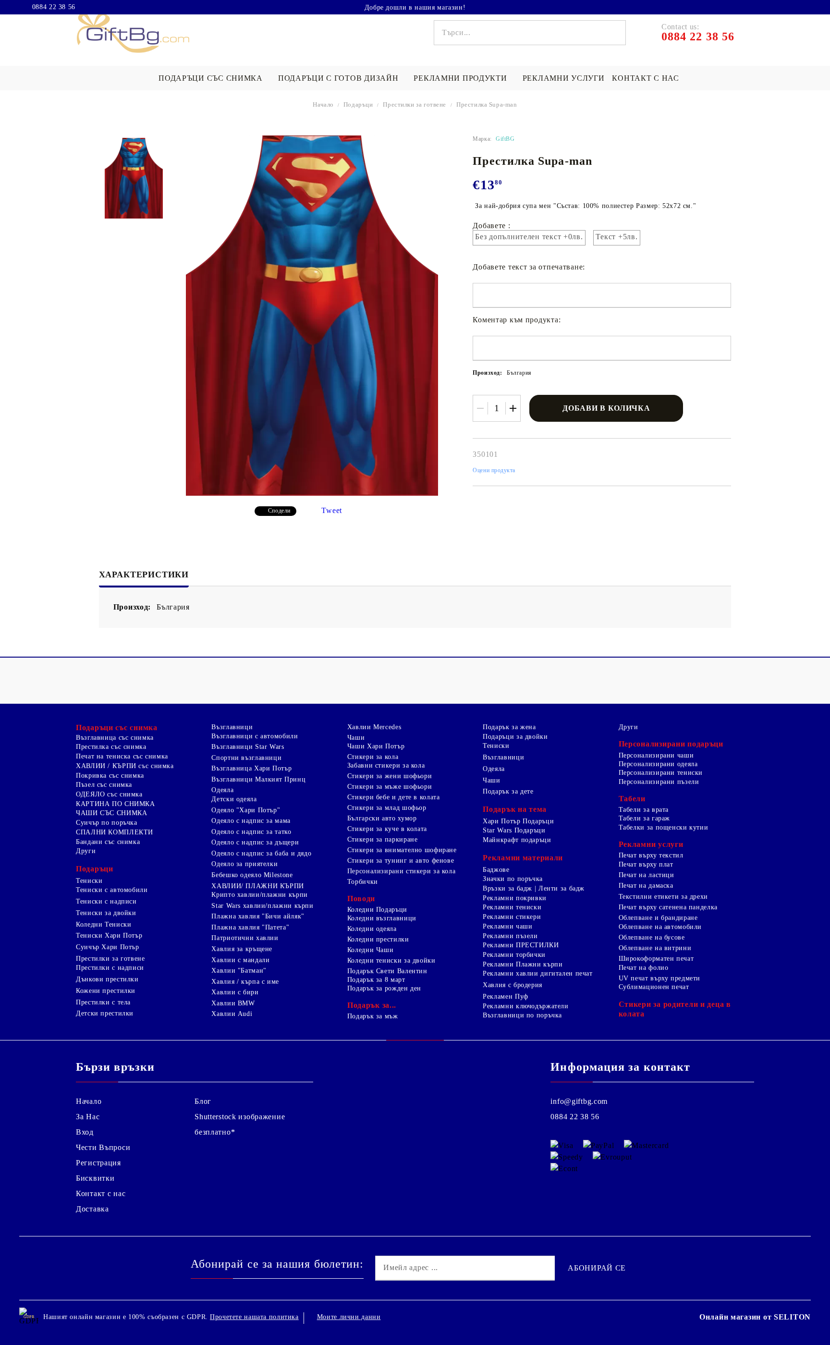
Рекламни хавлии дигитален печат (538, 973)
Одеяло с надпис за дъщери (255, 842)
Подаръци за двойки (515, 736)
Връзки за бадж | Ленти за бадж (534, 888)
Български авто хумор (382, 818)
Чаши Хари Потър (375, 746)
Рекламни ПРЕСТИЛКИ (521, 945)
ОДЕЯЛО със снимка (109, 794)
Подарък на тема (515, 809)
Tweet (331, 510)
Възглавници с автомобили (254, 736)
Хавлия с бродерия (512, 985)
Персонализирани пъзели (659, 781)
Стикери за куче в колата (387, 828)
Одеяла (222, 790)
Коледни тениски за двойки (391, 960)
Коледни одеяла (372, 928)
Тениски (89, 880)
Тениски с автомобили (112, 889)
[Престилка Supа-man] (133, 178)
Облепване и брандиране (658, 917)
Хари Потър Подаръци (518, 821)
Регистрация (98, 1163)
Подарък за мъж (372, 1016)
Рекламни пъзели (510, 936)
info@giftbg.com (579, 1101)
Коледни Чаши (370, 950)
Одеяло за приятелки (244, 864)
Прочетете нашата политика (254, 1317)
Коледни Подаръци (377, 909)
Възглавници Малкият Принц (258, 779)
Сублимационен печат (654, 986)
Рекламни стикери (512, 916)
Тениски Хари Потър (109, 935)
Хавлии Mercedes (374, 727)
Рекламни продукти (460, 78)
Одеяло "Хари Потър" (245, 810)
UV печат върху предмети (660, 978)
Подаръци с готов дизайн (338, 78)
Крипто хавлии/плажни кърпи (259, 894)
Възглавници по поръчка (522, 1015)
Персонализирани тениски (661, 772)
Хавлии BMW (233, 1003)
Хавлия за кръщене (241, 949)
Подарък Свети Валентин (387, 971)
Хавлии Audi (231, 1013)
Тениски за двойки (106, 913)
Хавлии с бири (234, 992)
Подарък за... (371, 1005)
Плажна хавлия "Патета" (250, 927)
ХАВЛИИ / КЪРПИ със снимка (125, 766)
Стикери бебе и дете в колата (393, 797)
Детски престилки (105, 1013)
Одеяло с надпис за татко (251, 831)
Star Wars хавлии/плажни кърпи (262, 905)
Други (86, 851)
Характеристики (144, 574)
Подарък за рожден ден (384, 988)
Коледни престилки (378, 939)
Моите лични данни (349, 1317)
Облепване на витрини (655, 948)
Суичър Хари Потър (107, 947)
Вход (85, 1132)
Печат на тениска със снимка (122, 756)
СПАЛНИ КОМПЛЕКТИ (114, 832)
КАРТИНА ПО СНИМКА (115, 803)
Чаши (356, 737)
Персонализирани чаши (656, 755)
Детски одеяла (233, 799)
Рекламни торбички (514, 954)
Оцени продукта (494, 470)
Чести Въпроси (103, 1147)
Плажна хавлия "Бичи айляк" (257, 916)
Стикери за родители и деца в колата (675, 1009)
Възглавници (232, 727)
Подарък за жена (509, 727)
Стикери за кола (372, 756)
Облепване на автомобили (660, 926)
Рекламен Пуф (505, 996)
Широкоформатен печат (656, 958)
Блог (203, 1101)
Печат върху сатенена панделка (668, 907)
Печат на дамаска (646, 885)
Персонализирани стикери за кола (401, 871)
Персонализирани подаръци (671, 744)
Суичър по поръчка (106, 822)
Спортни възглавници (246, 757)
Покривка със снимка (110, 775)
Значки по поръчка (513, 878)
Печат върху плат (646, 864)
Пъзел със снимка (104, 784)
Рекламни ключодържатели (526, 1006)
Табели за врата (644, 809)
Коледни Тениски (103, 924)
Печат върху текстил (651, 855)
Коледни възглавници (381, 918)
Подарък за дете (508, 791)
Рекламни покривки (515, 898)
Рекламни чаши (507, 926)
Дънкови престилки (107, 979)
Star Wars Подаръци (514, 830)
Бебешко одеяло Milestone (252, 875)
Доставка (92, 1209)
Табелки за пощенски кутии (663, 827)
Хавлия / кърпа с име (245, 981)
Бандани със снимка (108, 841)
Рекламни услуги (564, 78)
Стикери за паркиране (382, 839)
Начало (323, 104)
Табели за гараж (644, 818)
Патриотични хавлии (244, 938)
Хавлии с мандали (240, 960)
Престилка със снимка (111, 746)
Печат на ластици (646, 875)
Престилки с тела (103, 1002)
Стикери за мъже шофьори (389, 786)
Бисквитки (95, 1178)
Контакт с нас (645, 78)
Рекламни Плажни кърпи (522, 964)
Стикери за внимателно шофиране (402, 850)
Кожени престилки (105, 990)
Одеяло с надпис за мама (251, 820)
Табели (632, 799)
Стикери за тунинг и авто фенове (400, 860)
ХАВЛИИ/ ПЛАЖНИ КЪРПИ (257, 886)
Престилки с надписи (110, 967)
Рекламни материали (523, 858)
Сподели (279, 510)
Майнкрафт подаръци (517, 840)
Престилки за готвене (414, 104)
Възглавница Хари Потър (251, 768)
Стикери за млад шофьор (387, 807)
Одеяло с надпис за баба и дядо (261, 853)
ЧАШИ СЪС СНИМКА (111, 813)
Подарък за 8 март (376, 979)
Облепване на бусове (652, 937)
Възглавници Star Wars (247, 746)
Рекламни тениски (512, 907)
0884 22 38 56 (53, 7)
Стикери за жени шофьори (389, 776)
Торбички (362, 881)
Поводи (361, 898)
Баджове (496, 869)
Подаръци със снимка (211, 78)
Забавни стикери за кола (386, 765)
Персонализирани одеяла (658, 764)
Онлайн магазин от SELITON (755, 1317)
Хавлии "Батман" (238, 970)
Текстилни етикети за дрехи (663, 896)
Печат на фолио (644, 967)
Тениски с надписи (106, 901)
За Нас (87, 1117)
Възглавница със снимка (115, 737)
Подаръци (358, 104)
